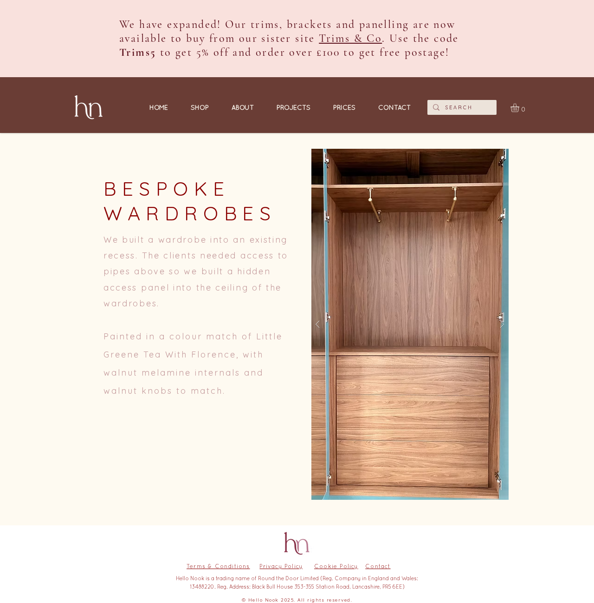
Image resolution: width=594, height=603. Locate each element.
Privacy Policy (281, 566)
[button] (519, 107)
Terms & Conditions (218, 566)
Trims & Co (350, 38)
